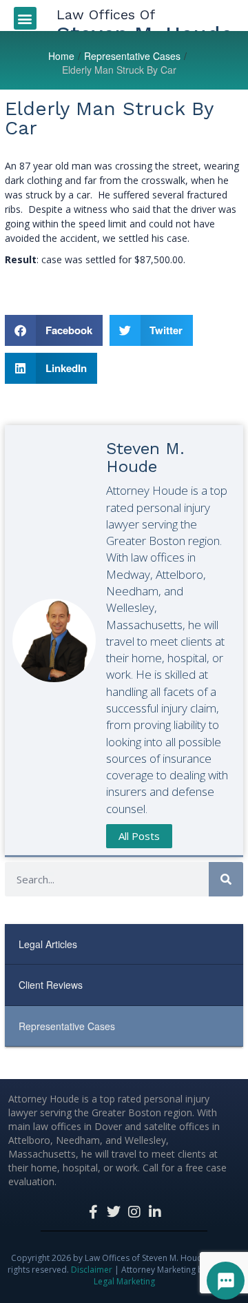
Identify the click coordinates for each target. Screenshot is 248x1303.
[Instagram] (134, 1212)
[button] (25, 18)
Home (61, 56)
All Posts (139, 836)
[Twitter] (113, 1212)
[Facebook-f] (93, 1212)
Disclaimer (91, 1269)
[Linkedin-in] (155, 1212)
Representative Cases (132, 56)
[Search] (226, 879)
